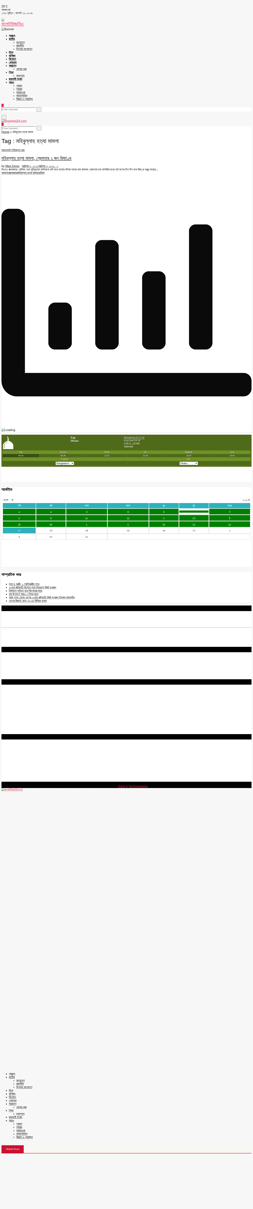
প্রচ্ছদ (12, 35)
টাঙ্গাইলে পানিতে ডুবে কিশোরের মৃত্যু (25, 590)
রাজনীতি (20, 45)
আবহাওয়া (20, 92)
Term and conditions (14, 699)
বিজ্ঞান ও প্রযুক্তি (24, 99)
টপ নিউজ (13, 150)
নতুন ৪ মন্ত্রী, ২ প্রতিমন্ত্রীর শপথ (24, 584)
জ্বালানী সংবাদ (15, 79)
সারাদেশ (12, 65)
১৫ (19, 524)
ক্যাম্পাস (20, 75)
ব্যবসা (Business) (11, 732)
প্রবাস (19, 85)
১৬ (50, 524)
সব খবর (21, 150)
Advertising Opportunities (18, 706)
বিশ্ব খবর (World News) (15, 725)
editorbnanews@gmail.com (42, 757)
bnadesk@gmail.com (26, 780)
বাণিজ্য (12, 55)
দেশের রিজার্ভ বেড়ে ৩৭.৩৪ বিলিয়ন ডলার (27, 600)
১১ (128, 517)
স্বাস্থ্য (19, 89)
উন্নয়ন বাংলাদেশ (24, 49)
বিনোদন (12, 59)
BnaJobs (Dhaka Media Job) (20, 712)
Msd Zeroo (12, 166)
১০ (86, 517)
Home (5, 132)
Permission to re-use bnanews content (26, 703)
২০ (193, 524)
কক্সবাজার (13, 172)
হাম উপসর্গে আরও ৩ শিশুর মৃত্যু (23, 594)
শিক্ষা (11, 72)
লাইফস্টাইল (21, 95)
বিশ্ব (11, 52)
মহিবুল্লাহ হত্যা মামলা (27, 172)
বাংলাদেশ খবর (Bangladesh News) (21, 722)
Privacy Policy (10, 696)
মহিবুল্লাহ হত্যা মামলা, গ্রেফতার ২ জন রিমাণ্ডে (36, 158)
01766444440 (32, 764)
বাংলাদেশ (20, 42)
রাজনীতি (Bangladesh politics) (19, 729)
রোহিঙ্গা (41, 172)
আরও (11, 82)
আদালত (5, 150)
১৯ (163, 524)
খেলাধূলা (12, 62)
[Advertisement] (126, 1181)
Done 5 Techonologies (133, 786)
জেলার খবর (21, 69)
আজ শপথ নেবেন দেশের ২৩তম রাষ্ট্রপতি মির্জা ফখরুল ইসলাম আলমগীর (41, 597)
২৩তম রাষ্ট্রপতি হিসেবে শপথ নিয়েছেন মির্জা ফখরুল (32, 587)
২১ (229, 524)
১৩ (193, 517)
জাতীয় (12, 39)
